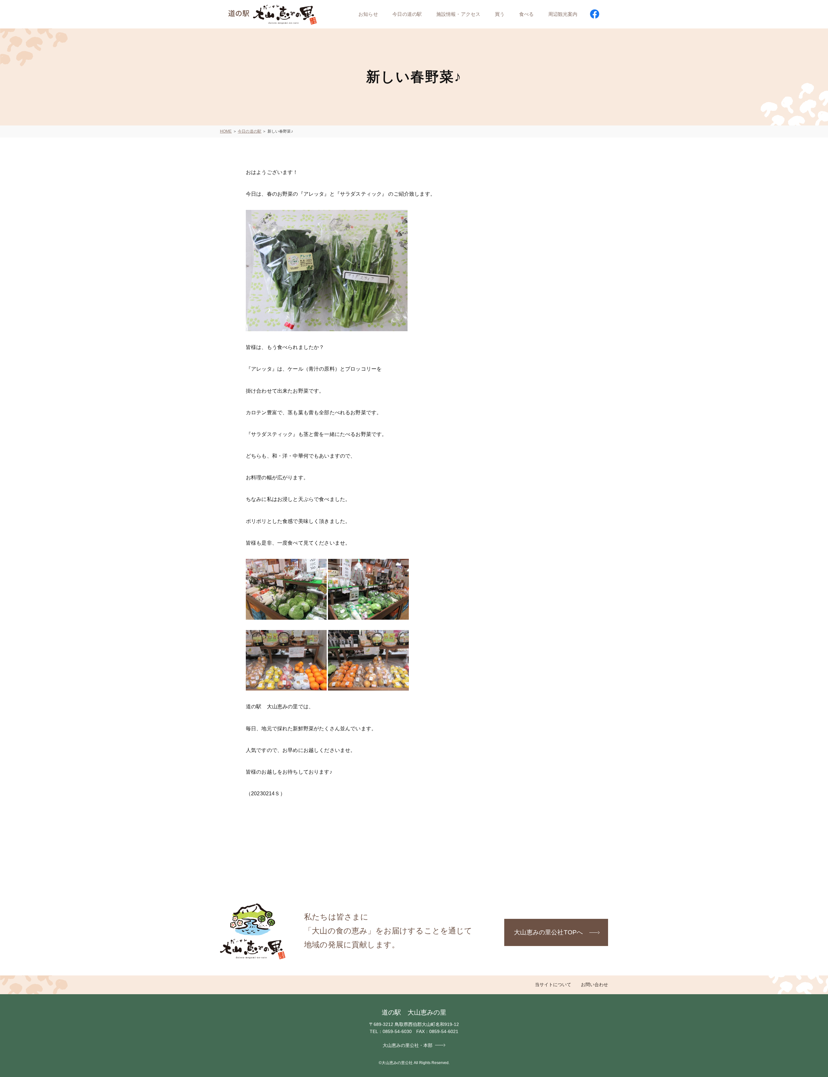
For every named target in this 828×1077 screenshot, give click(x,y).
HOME (226, 131)
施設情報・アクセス (458, 14)
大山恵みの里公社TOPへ (548, 932)
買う (500, 14)
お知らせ (368, 14)
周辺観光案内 (563, 14)
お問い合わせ (594, 984)
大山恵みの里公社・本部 (407, 1045)
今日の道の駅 (407, 14)
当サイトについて (553, 984)
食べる (526, 14)
